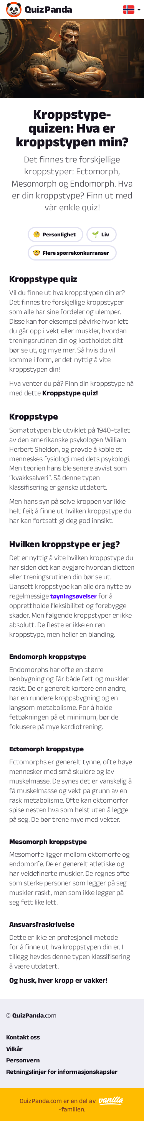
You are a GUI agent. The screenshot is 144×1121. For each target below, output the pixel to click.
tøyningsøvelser (73, 596)
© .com (31, 1015)
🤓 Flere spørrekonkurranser (71, 252)
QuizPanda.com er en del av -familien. (59, 1105)
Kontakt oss (23, 1037)
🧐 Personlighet (54, 234)
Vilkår (14, 1048)
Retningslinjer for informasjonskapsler (62, 1071)
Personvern (23, 1060)
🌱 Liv (100, 234)
